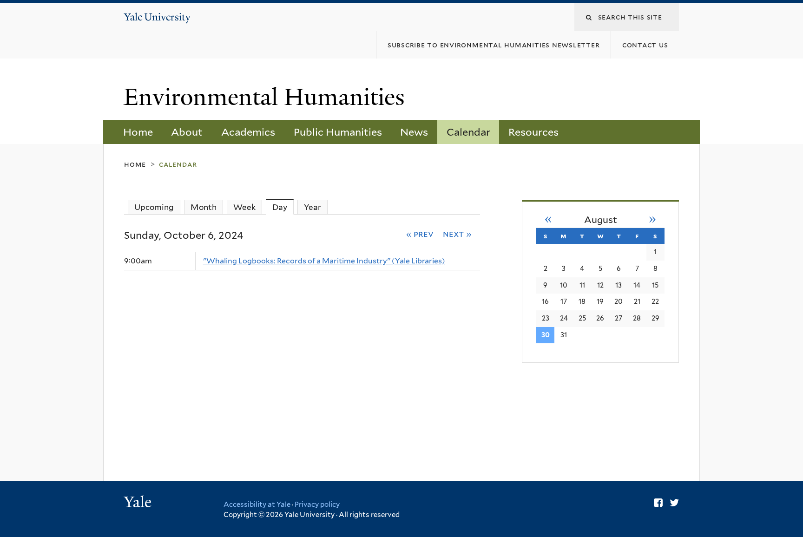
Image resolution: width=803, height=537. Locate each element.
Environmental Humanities (267, 97)
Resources (533, 132)
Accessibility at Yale (257, 504)
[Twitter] (674, 503)
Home (138, 132)
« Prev (420, 234)
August (600, 219)
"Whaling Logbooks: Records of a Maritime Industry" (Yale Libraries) (324, 260)
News (414, 132)
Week (244, 207)
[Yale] (139, 503)
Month (204, 207)
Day (283, 207)
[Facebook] (658, 503)
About (187, 132)
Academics (248, 132)
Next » (457, 234)
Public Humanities (338, 132)
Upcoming (154, 207)
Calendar (468, 132)
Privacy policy (317, 504)
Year (312, 207)
